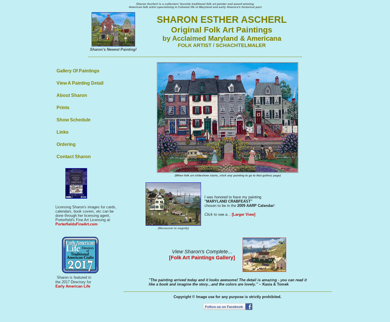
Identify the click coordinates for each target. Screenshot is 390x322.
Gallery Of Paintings (78, 70)
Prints (63, 107)
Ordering (66, 144)
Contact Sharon (74, 156)
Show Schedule (74, 119)
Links (63, 132)
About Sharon (72, 95)
